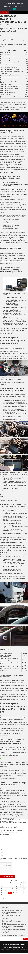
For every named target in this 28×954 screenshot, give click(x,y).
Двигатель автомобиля (9, 818)
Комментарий (4, 834)
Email (2, 852)
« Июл (2, 898)
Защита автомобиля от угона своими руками (13, 822)
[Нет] (26, 5)
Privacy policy (22, 6)
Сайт (1, 855)
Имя (1, 849)
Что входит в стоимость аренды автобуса (13, 905)
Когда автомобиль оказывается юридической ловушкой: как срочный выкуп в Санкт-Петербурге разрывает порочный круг (14, 910)
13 (12, 888)
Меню (4, 13)
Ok (14, 8)
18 (5, 890)
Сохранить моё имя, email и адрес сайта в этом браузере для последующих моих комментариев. (14, 859)
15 (20, 888)
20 (12, 890)
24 (1, 892)
